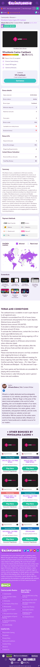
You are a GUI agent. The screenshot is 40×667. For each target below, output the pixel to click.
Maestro (27, 227)
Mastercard (11, 231)
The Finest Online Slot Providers (28, 603)
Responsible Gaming (8, 632)
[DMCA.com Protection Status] (6, 586)
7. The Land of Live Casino (9, 614)
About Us (5, 647)
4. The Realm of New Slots (10, 604)
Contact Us (5, 649)
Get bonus (20, 80)
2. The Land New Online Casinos (9, 597)
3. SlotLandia (6, 601)
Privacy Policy (6, 638)
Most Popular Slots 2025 (29, 600)
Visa (26, 235)
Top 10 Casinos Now (14, 12)
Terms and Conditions (8, 641)
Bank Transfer (12, 223)
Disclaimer (5, 635)
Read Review (13, 471)
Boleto (27, 223)
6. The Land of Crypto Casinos (8, 610)
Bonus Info (6, 471)
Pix (8, 235)
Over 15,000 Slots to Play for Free (30, 596)
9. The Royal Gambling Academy (9, 621)
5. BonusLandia (6, 606)
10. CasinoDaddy (7, 625)
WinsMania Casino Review (20, 48)
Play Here (10, 468)
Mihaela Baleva (5, 23)
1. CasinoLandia (6, 594)
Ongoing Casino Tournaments (27, 613)
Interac (10, 227)
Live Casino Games (27, 610)
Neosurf (27, 231)
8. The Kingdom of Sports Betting (9, 617)
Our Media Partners (28, 617)
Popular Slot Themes (28, 607)
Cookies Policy (6, 644)
